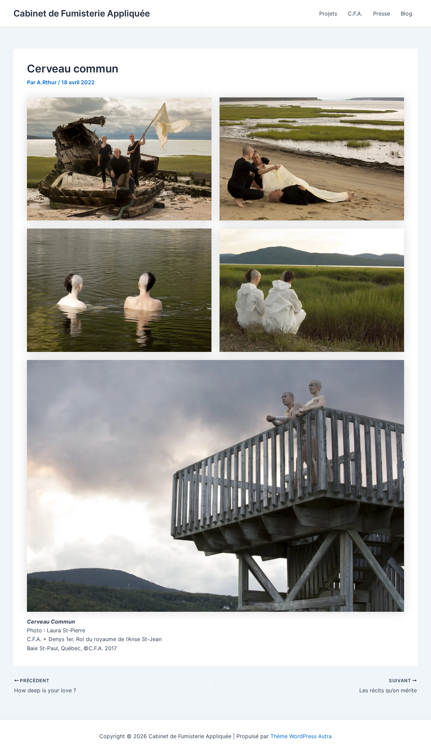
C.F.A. (355, 13)
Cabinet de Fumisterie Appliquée (81, 13)
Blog (406, 13)
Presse (381, 13)
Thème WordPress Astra (301, 736)
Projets (328, 13)
